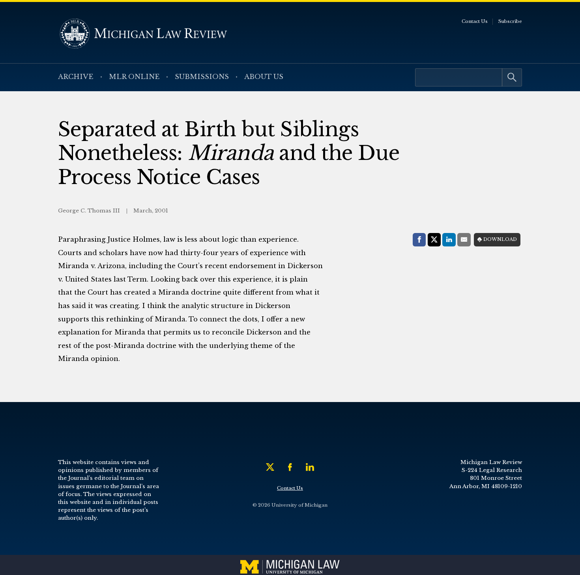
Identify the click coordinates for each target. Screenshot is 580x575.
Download (500, 239)
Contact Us (475, 21)
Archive (76, 77)
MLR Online (134, 77)
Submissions (202, 77)
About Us (263, 77)
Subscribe (510, 21)
